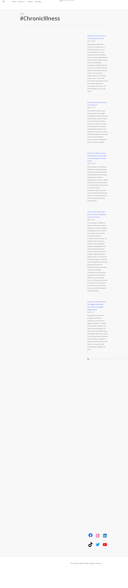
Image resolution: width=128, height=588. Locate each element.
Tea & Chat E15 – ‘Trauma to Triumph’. (53, 263)
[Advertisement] (97, 492)
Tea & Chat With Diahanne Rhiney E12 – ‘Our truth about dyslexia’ (54, 347)
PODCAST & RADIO (41, 97)
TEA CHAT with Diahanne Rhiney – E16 (53, 178)
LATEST (32, 97)
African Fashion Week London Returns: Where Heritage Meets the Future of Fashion (96, 214)
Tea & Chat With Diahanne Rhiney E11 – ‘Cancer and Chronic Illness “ (54, 432)
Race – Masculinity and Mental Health (53, 94)
